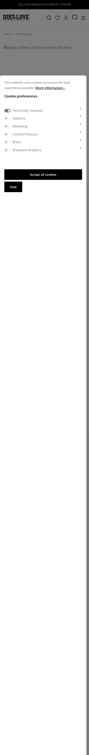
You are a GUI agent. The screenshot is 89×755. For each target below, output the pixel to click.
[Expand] (80, 108)
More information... (50, 88)
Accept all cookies (43, 175)
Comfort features (25, 134)
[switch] (7, 118)
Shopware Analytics (27, 150)
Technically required (28, 110)
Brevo (17, 142)
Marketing (20, 126)
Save (13, 187)
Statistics (19, 118)
